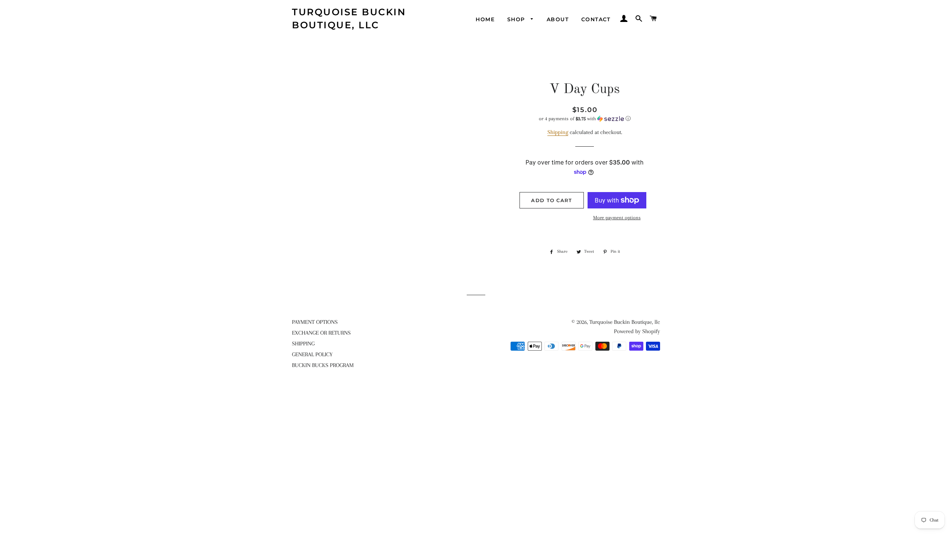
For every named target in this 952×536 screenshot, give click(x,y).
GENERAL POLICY (312, 354)
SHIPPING (303, 343)
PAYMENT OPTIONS (315, 322)
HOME (485, 19)
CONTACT (596, 19)
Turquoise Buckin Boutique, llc (349, 18)
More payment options (617, 217)
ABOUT (558, 19)
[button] (585, 118)
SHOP (517, 19)
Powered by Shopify (637, 331)
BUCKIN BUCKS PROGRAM (323, 365)
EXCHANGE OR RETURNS (321, 332)
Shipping (557, 132)
